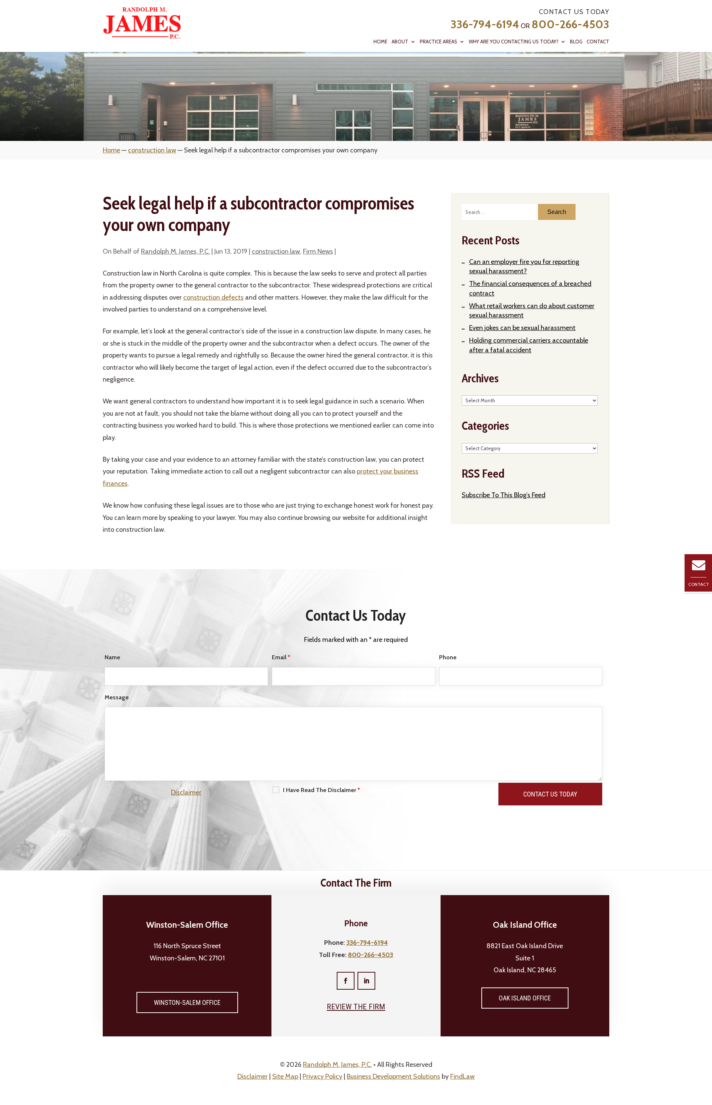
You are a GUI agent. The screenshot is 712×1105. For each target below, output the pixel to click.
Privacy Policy (322, 1076)
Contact (598, 41)
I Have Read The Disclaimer (321, 790)
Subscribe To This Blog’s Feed (503, 495)
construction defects (213, 297)
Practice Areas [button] (438, 41)
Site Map (285, 1076)
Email (281, 657)
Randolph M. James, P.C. (175, 251)
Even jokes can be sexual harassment (522, 328)
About (400, 41)
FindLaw (462, 1076)
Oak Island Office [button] (525, 998)
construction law (276, 251)
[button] (704, 1051)
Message (117, 697)
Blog (576, 41)
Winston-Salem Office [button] (187, 1002)
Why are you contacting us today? (513, 41)
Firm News (318, 251)
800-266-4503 (570, 24)
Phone (447, 657)
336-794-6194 (485, 24)
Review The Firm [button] (356, 1006)
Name (112, 657)
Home (380, 41)
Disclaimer (186, 792)
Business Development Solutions (393, 1076)
